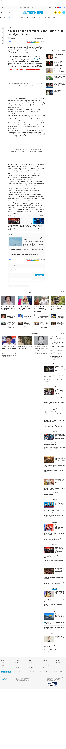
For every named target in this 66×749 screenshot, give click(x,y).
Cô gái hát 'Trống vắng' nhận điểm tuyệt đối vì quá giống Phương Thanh (54, 489)
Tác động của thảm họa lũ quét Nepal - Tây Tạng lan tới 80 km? (53, 398)
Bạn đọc (58, 660)
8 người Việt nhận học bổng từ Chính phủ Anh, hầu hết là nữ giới (54, 534)
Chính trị (3, 17)
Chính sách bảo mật (42, 671)
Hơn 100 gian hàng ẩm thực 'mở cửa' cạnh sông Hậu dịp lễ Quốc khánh (54, 466)
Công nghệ (47, 17)
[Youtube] (58, 7)
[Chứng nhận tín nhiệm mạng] (52, 684)
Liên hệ (32, 7)
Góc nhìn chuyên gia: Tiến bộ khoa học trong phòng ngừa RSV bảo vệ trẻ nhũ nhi (54, 582)
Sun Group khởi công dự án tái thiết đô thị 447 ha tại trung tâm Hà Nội (54, 421)
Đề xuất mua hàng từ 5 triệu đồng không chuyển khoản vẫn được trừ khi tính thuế (53, 425)
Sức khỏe (21, 17)
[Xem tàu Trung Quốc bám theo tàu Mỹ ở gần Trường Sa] (15, 241)
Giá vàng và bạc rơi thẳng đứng (59, 412)
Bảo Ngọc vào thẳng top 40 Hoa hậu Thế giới (59, 481)
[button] (2, 28)
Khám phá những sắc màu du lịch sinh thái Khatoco (53, 471)
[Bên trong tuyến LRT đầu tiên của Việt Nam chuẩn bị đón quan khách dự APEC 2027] (49, 459)
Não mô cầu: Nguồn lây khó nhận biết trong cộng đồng (53, 578)
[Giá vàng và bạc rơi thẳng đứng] (49, 414)
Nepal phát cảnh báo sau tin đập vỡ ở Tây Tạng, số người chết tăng (54, 403)
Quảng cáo (25, 671)
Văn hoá (30, 662)
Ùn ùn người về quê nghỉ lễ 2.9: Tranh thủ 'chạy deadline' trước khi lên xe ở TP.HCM (60, 436)
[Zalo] (64, 7)
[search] (13, 12)
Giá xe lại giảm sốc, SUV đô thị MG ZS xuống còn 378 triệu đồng (54, 623)
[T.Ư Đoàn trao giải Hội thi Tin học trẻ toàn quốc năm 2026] (49, 505)
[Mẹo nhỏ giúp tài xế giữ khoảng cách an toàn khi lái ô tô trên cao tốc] (49, 616)
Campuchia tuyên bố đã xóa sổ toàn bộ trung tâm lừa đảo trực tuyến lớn (59, 391)
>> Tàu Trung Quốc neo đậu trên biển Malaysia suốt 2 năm (24, 69)
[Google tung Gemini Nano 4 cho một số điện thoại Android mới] (49, 594)
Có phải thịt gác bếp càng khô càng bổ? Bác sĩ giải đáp (59, 570)
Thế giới (10, 17)
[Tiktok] (62, 7)
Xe (49, 17)
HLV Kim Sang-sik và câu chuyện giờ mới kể (53, 560)
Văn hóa (35, 17)
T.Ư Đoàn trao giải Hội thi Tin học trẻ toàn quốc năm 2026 (59, 503)
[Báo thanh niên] (33, 12)
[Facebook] (60, 7)
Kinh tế (14, 17)
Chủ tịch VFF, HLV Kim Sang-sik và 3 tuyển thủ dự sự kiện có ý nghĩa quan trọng (59, 550)
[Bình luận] (2, 38)
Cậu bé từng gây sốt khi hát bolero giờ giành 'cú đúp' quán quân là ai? (54, 493)
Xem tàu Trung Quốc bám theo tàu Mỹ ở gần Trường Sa (33, 238)
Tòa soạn (35, 671)
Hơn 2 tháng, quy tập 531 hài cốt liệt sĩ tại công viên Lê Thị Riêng (54, 376)
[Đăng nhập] (63, 12)
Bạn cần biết (23, 7)
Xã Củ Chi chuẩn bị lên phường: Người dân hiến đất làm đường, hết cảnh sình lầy (54, 448)
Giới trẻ (25, 17)
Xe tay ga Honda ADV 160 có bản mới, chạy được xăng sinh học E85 (54, 628)
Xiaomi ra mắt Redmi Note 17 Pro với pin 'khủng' (53, 605)
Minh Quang (13, 38)
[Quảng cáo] (55, 12)
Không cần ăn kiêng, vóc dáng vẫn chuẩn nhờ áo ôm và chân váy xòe (54, 650)
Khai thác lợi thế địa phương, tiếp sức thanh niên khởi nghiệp (53, 516)
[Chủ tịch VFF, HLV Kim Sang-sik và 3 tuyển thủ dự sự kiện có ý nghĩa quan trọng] (49, 550)
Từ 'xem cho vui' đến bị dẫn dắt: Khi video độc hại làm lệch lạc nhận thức (54, 511)
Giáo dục (28, 17)
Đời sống (17, 17)
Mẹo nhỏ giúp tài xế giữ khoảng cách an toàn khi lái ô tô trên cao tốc (59, 615)
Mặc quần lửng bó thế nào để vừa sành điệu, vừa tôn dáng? (60, 638)
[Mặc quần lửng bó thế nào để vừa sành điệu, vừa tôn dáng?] (49, 639)
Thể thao (42, 17)
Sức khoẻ (17, 662)
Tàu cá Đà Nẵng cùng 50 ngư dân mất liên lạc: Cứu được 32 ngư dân (54, 380)
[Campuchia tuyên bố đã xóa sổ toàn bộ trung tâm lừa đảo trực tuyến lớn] (49, 391)
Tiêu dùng (55, 17)
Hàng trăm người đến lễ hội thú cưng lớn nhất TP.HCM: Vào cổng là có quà (54, 443)
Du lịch (32, 17)
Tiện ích (28, 7)
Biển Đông (33, 59)
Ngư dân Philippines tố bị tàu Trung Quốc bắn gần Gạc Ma (24, 254)
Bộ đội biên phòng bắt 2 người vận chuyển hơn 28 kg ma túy (60, 368)
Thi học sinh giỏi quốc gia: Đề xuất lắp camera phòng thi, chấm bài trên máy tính (54, 539)
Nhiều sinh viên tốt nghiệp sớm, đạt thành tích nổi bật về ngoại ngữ (60, 526)
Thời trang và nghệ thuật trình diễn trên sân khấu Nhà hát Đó (54, 646)
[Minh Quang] (9, 38)
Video (52, 17)
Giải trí (39, 17)
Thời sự (7, 17)
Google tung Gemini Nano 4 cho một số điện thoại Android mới (59, 593)
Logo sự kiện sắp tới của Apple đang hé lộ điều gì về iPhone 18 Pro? (54, 600)
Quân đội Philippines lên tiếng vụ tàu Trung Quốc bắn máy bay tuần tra (27, 250)
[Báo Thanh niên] (6, 671)
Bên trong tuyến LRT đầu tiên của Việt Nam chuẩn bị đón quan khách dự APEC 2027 (60, 459)
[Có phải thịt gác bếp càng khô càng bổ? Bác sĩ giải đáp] (49, 571)
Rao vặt (58, 662)
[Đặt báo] (59, 12)
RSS (30, 671)
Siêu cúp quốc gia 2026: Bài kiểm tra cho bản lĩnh (54, 556)
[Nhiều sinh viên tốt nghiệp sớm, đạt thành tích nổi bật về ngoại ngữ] (49, 527)
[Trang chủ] (0, 17)
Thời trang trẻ (60, 17)
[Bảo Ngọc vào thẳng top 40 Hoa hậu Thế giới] (49, 482)
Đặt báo (20, 671)
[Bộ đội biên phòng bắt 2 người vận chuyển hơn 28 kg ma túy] (49, 369)
